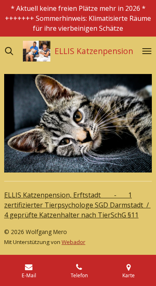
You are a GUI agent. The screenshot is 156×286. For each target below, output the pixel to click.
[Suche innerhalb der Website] (9, 51)
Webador (73, 242)
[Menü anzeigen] (147, 51)
